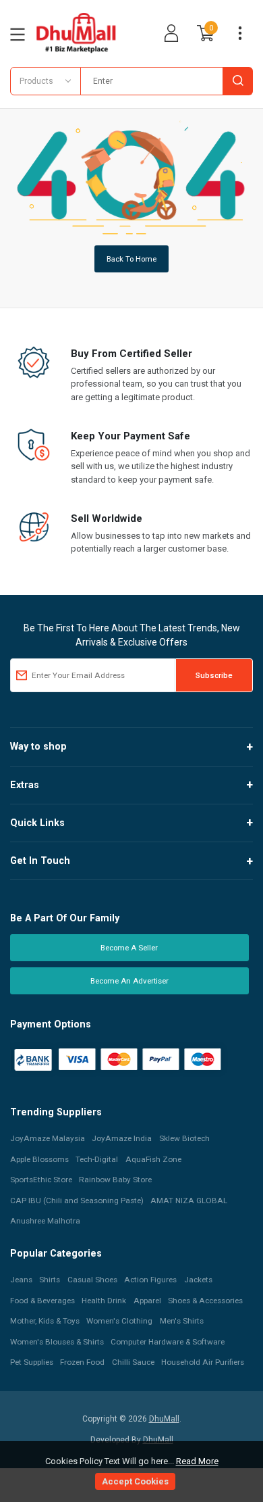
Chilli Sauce (133, 1362)
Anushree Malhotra (45, 1221)
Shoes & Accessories (205, 1300)
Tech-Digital (97, 1159)
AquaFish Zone (153, 1159)
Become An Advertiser (129, 981)
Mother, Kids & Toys (45, 1321)
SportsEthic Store (41, 1179)
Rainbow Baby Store (115, 1179)
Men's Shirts (182, 1321)
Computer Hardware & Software (168, 1342)
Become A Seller (129, 947)
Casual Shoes (92, 1279)
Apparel (147, 1300)
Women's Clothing (119, 1321)
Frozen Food (82, 1362)
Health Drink (104, 1300)
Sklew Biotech (184, 1138)
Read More (197, 1461)
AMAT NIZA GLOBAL (188, 1200)
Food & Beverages (42, 1300)
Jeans (21, 1279)
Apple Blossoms (39, 1159)
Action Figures (150, 1279)
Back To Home (131, 259)
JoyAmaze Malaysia (47, 1138)
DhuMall (164, 1419)
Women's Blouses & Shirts (57, 1342)
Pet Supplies (31, 1362)
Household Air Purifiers (202, 1362)
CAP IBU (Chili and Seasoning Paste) (77, 1200)
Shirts (49, 1279)
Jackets (198, 1279)
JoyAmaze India (122, 1138)
